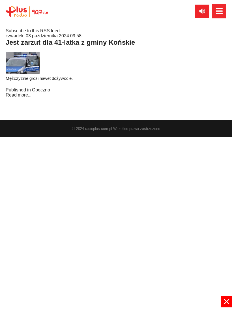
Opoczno (41, 89)
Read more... (18, 95)
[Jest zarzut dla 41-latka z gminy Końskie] (23, 72)
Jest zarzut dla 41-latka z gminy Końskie (70, 42)
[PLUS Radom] (27, 11)
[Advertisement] (116, 320)
